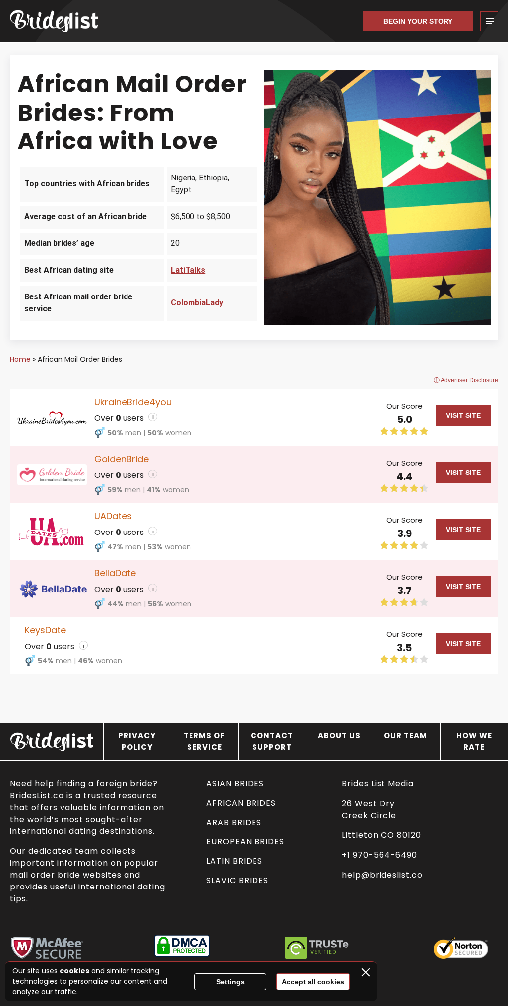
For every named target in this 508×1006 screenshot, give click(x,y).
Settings (230, 982)
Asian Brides (235, 783)
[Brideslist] (59, 21)
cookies (74, 971)
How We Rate (474, 741)
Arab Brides (233, 822)
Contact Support (272, 741)
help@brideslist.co (382, 875)
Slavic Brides (237, 880)
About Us (339, 735)
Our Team (406, 735)
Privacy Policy (137, 741)
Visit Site (463, 415)
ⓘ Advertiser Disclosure (466, 380)
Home (20, 359)
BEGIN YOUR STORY (417, 21)
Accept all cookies (313, 982)
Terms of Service (204, 741)
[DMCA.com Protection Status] (182, 947)
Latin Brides (234, 861)
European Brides (245, 841)
